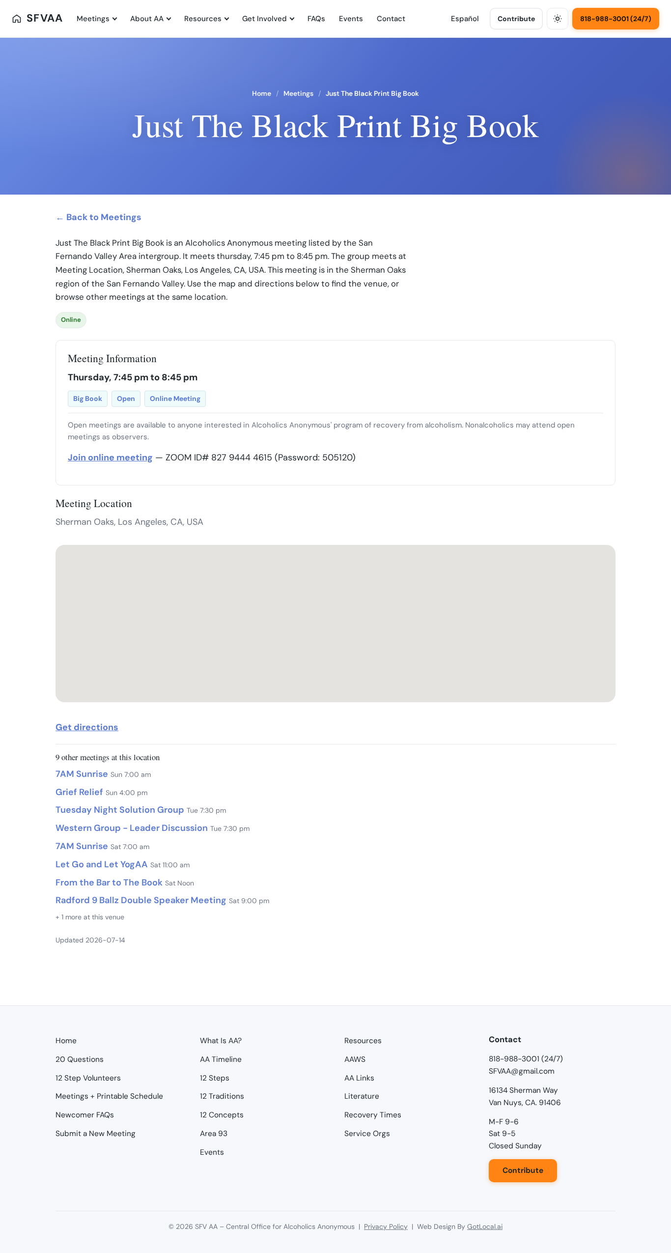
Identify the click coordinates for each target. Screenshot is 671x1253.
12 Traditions (222, 1096)
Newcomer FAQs (85, 1115)
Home (261, 93)
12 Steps (214, 1078)
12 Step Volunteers (88, 1078)
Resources (203, 19)
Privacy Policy (386, 1226)
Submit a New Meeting (96, 1134)
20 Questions (80, 1059)
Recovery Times (372, 1115)
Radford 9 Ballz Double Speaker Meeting (141, 900)
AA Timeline (221, 1059)
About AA (147, 19)
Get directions (87, 727)
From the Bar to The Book (109, 882)
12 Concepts (222, 1115)
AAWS (354, 1059)
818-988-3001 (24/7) (615, 18)
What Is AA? (221, 1041)
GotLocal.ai (485, 1226)
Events (351, 19)
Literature (361, 1096)
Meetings (93, 19)
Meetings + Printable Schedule (109, 1096)
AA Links (359, 1078)
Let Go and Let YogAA (102, 864)
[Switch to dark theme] (557, 18)
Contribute (516, 18)
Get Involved (264, 19)
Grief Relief (79, 792)
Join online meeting (110, 457)
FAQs (316, 19)
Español (465, 19)
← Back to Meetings (98, 217)
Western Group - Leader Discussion (132, 828)
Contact (391, 19)
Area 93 (213, 1134)
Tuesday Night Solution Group (120, 810)
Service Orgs (367, 1134)
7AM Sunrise (82, 774)
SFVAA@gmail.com (522, 1071)
